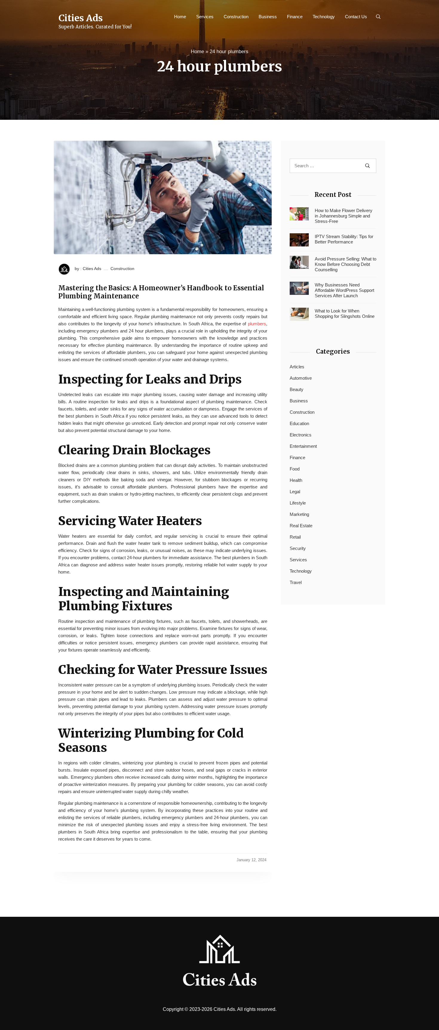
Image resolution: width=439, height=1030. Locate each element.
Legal (295, 491)
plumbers (257, 323)
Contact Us (356, 16)
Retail (295, 536)
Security (298, 548)
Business (268, 16)
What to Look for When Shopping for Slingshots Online (344, 313)
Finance (295, 16)
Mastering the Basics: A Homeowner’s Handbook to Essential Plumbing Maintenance (161, 292)
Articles (297, 366)
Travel (296, 582)
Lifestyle (298, 502)
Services (205, 16)
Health (296, 480)
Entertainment (303, 446)
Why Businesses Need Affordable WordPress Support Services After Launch (344, 290)
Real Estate (301, 525)
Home (180, 16)
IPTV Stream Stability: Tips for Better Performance (344, 239)
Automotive (301, 378)
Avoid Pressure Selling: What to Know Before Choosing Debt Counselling (345, 264)
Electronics (300, 434)
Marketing (299, 514)
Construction (236, 16)
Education (299, 423)
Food (295, 468)
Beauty (296, 389)
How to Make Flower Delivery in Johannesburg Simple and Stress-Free (343, 216)
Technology (324, 16)
